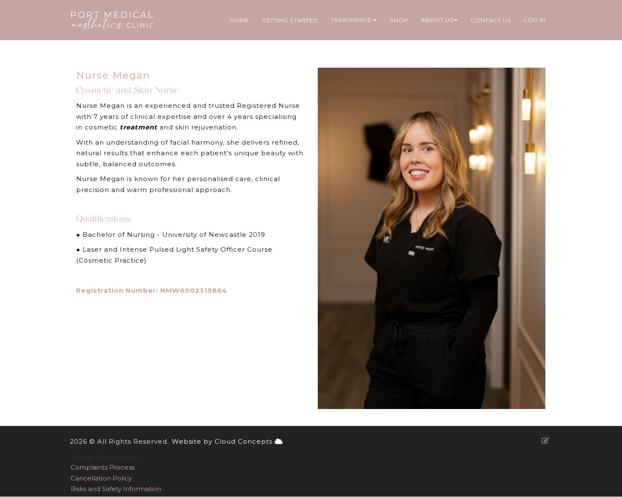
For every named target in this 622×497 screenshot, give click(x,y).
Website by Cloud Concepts (223, 441)
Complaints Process (103, 467)
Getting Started (290, 20)
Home (239, 20)
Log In (535, 19)
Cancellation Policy (101, 478)
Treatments (352, 19)
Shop (399, 20)
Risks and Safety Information (116, 489)
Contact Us (491, 20)
